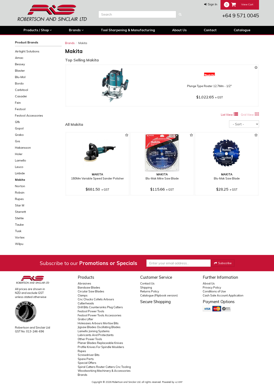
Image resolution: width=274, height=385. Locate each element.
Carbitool (21, 90)
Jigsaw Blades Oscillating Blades (99, 327)
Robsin (19, 192)
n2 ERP (178, 382)
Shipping (146, 287)
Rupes (19, 199)
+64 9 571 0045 (240, 15)
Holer (18, 154)
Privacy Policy (212, 287)
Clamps (83, 295)
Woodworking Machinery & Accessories (104, 370)
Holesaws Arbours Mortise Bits (98, 323)
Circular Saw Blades (91, 291)
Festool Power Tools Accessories (99, 315)
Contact (210, 30)
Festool (20, 109)
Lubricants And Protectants (96, 335)
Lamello (20, 160)
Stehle (19, 218)
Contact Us (147, 283)
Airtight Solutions (27, 51)
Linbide (20, 173)
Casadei (21, 96)
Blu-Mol (20, 77)
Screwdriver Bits (89, 355)
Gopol (19, 128)
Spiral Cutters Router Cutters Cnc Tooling (104, 367)
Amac (19, 58)
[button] (210, 4)
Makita (20, 180)
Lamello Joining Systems (94, 331)
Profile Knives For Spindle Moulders (101, 347)
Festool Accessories (29, 115)
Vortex (19, 237)
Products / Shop (37, 30)
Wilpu (19, 244)
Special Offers (87, 362)
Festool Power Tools (91, 311)
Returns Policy (149, 291)
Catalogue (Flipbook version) (159, 295)
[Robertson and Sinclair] (53, 13)
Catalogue (242, 30)
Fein (18, 103)
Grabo (19, 135)
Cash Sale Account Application (223, 295)
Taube (19, 225)
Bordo (19, 83)
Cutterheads (86, 303)
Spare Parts (86, 359)
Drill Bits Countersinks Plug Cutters (100, 307)
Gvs (17, 141)
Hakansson (23, 148)
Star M (19, 205)
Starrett (20, 212)
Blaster (20, 71)
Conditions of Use (214, 291)
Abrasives (84, 283)
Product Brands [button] (26, 42)
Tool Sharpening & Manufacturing (128, 30)
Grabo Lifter (85, 319)
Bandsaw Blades (89, 287)
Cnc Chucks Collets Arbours (96, 299)
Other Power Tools (90, 339)
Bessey (20, 64)
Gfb (17, 122)
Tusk (18, 231)
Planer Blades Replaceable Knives (100, 343)
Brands (75, 30)
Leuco (19, 167)
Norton (20, 186)
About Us (179, 30)
